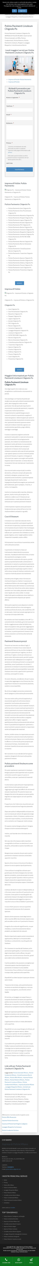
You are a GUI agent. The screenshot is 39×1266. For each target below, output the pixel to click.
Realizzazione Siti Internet (10, 1250)
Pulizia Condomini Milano (10, 1187)
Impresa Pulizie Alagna (10, 1226)
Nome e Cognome (13, 97)
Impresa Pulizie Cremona (10, 1229)
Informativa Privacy (8, 1248)
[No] (37, 7)
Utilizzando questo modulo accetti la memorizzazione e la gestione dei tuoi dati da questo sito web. (18, 157)
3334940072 (10, 1167)
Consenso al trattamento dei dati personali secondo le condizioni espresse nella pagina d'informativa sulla (19, 149)
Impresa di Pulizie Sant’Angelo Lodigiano (14, 1124)
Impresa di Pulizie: (14, 82)
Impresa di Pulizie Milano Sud (11, 1221)
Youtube (13, 1207)
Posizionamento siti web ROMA (26, 1250)
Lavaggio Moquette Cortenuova (11, 1127)
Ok (14, 11)
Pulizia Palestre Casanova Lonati (12, 1239)
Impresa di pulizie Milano (26, 1084)
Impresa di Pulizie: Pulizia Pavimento (19, 79)
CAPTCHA (9, 163)
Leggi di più (22, 11)
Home (5, 1180)
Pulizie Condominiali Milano (11, 1197)
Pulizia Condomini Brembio (11, 1219)
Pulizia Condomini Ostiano (10, 1130)
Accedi (21, 1249)
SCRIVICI (19, 283)
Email (8, 114)
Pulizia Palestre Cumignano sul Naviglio (14, 1216)
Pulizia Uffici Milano (16, 1077)
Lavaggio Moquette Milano (13, 1087)
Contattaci (6, 1203)
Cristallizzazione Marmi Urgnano (12, 1231)
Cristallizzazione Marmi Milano (12, 1195)
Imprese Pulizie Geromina (10, 1120)
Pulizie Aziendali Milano (20, 1073)
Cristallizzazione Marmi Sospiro (12, 1224)
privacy (10, 152)
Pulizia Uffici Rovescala (9, 1117)
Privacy (9, 143)
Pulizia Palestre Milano (17, 1080)
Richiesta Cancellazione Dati (21, 1248)
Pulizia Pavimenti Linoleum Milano (13, 1200)
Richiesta (10, 123)
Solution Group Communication (19, 1252)
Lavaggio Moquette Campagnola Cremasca (15, 1234)
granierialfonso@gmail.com (13, 1169)
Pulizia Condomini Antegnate (11, 1236)
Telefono (10, 106)
